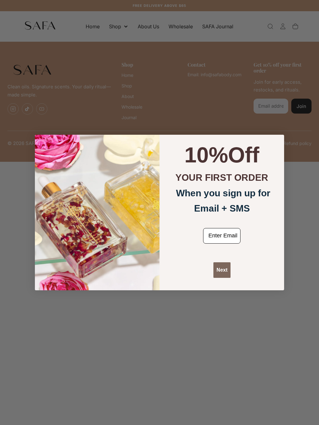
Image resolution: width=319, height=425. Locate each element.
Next (222, 270)
